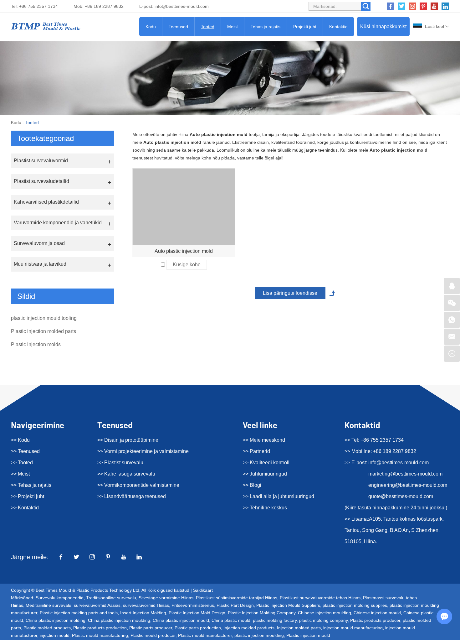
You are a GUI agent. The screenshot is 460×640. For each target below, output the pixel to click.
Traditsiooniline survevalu (111, 597)
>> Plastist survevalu (120, 462)
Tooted (207, 26)
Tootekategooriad (45, 138)
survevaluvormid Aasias (97, 605)
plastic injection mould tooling (44, 318)
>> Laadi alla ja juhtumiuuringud (278, 496)
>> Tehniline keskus (265, 507)
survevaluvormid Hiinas (146, 605)
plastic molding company (323, 620)
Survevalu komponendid (60, 597)
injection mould (54, 635)
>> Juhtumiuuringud (265, 473)
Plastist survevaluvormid (41, 160)
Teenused (178, 26)
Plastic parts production (198, 627)
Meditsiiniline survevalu (48, 605)
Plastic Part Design (235, 605)
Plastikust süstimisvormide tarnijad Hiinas (236, 597)
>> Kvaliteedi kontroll (266, 462)
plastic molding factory (275, 620)
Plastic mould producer (153, 635)
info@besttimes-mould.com (182, 6)
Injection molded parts (299, 627)
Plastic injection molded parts (43, 331)
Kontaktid (338, 26)
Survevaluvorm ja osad (39, 243)
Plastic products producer (375, 620)
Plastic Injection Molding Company (261, 612)
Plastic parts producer (150, 627)
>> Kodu (20, 440)
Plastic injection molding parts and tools (79, 612)
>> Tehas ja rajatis (31, 485)
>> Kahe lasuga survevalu (126, 473)
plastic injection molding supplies (355, 605)
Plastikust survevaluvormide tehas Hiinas (320, 597)
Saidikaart (203, 590)
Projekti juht (304, 26)
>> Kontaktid (25, 507)
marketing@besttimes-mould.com (405, 473)
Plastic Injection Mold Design (197, 612)
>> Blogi (252, 485)
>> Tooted (22, 462)
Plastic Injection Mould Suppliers (288, 605)
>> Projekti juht (27, 496)
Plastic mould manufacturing (100, 635)
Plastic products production (100, 627)
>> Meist (20, 473)
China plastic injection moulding (119, 620)
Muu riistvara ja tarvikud (40, 264)
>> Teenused (25, 451)
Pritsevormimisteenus (192, 605)
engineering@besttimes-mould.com (407, 485)
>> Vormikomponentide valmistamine (138, 485)
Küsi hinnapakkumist (383, 26)
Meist (232, 26)
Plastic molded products (47, 627)
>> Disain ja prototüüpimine (127, 440)
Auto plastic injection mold (184, 251)
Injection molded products (248, 627)
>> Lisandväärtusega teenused (131, 496)
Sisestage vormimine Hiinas (166, 597)
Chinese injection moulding (324, 612)
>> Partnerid (256, 451)
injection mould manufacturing (353, 627)
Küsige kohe (187, 264)
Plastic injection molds (36, 344)
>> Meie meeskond (264, 440)
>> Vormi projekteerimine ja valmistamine (143, 451)
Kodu (151, 26)
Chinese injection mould (377, 612)
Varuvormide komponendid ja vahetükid (58, 222)
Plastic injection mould (308, 635)
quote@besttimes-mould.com (400, 496)
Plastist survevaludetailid (41, 181)
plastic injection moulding (259, 635)
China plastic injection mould (181, 620)
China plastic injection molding (55, 620)
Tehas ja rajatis (265, 26)
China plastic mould (231, 620)
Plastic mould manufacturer (205, 635)
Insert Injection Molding (143, 612)
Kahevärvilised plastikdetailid (46, 202)
